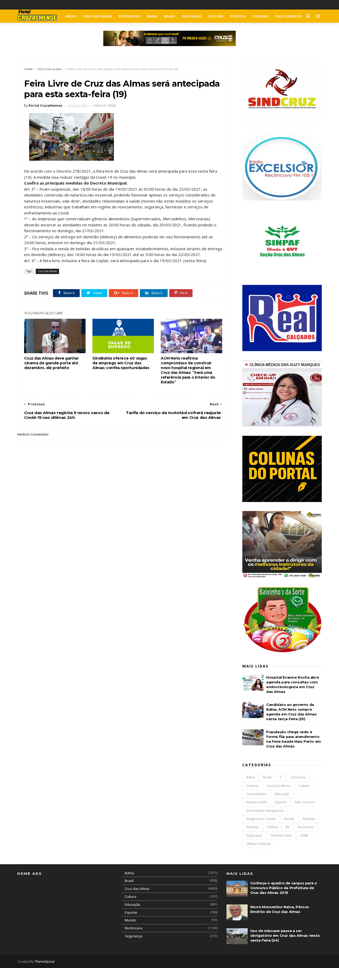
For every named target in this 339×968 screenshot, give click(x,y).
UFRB (304, 835)
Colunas (260, 16)
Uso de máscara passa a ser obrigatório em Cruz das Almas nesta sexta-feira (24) (285, 935)
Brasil (169, 16)
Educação (191, 16)
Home (28, 69)
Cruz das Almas (97, 16)
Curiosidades (256, 794)
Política (238, 16)
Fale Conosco (288, 16)
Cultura (216, 16)
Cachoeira (297, 777)
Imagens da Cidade (261, 819)
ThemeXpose (45, 961)
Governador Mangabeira (265, 810)
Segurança (254, 835)
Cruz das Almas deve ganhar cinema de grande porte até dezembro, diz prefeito (51, 363)
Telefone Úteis (281, 835)
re (287, 827)
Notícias (252, 827)
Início (70, 16)
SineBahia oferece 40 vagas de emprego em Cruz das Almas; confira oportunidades (120, 363)
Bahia (152, 16)
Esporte (281, 802)
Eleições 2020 (256, 802)
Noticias (309, 819)
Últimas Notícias (258, 843)
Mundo (289, 819)
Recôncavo (129, 16)
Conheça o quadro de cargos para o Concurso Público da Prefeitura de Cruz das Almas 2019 (283, 888)
